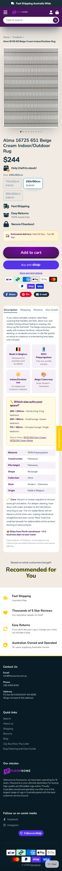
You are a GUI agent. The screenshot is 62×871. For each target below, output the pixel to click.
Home (6, 37)
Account (51, 12)
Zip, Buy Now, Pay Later (16, 743)
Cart (57, 12)
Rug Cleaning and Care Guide (19, 748)
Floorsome (35, 864)
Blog (5, 738)
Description (10, 310)
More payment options (31, 273)
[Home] (20, 12)
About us (8, 723)
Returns (38, 310)
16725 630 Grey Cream (34, 437)
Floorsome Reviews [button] (59, 438)
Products (17, 37)
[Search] (55, 20)
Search (7, 718)
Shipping (25, 310)
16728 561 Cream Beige (21, 440)
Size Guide (52, 310)
